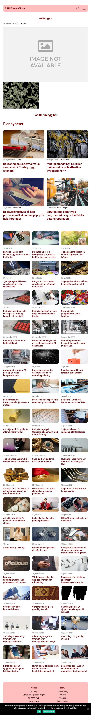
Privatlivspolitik (49, 711)
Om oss (62, 695)
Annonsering (62, 691)
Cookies (62, 698)
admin (23, 23)
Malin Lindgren (62, 208)
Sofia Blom (17, 208)
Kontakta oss (62, 701)
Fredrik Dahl (64, 160)
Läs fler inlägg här (45, 115)
